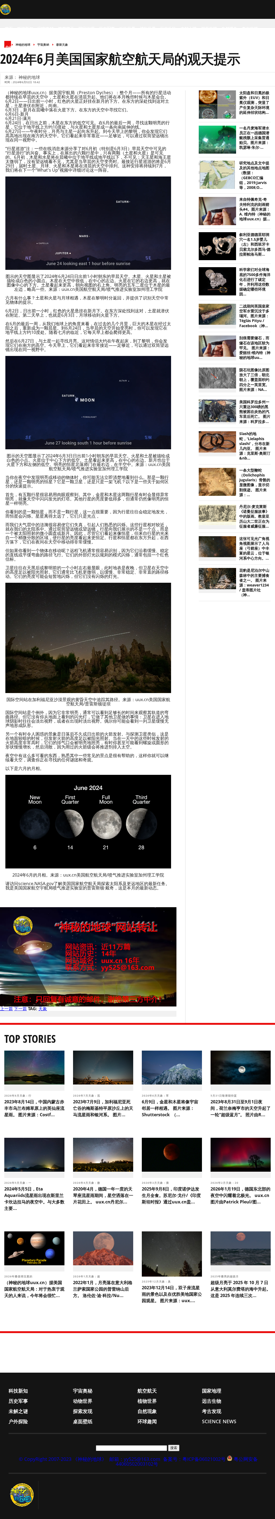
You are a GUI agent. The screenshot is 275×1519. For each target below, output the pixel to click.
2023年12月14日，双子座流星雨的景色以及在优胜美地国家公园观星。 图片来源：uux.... (172, 1294)
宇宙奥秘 (46, 28)
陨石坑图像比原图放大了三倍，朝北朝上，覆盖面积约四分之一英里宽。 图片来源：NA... (254, 380)
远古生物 (168, 28)
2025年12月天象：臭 (157, 1281)
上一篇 (6, 1009)
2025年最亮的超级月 (225, 1276)
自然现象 (229, 28)
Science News (80, 47)
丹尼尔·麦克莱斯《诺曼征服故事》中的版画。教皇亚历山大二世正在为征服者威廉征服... (254, 516)
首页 (9, 28)
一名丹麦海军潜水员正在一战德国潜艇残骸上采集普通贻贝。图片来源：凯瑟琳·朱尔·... (254, 138)
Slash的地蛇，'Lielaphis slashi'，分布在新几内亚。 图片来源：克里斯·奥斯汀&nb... (254, 446)
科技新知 (25, 28)
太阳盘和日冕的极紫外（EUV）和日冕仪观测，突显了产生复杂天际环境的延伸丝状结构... (254, 102)
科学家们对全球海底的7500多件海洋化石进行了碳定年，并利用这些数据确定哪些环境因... (254, 281)
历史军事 (107, 28)
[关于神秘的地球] (23, 1495)
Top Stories (30, 1038)
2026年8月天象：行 (18, 1095)
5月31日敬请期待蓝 (224, 1095)
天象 (42, 1009)
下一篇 (20, 1009)
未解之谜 (188, 28)
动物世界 (127, 28)
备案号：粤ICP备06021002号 (194, 1459)
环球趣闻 (54, 47)
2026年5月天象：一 (18, 1183)
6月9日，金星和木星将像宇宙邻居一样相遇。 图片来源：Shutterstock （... (170, 1108)
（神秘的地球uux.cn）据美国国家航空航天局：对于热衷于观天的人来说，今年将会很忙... (34, 1289)
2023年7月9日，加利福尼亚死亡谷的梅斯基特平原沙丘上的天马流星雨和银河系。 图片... (103, 1108)
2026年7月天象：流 (87, 1095)
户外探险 (13, 47)
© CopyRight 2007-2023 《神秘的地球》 (63, 1459)
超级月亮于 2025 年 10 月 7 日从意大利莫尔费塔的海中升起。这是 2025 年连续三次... (241, 1289)
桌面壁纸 (33, 47)
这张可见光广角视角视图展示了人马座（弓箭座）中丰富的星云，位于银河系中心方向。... (254, 548)
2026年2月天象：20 (225, 1183)
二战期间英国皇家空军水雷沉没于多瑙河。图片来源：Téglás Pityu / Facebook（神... (254, 316)
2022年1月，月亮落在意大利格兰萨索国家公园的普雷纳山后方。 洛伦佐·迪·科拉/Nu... (102, 1289)
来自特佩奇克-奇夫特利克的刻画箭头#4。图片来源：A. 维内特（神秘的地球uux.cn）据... (254, 209)
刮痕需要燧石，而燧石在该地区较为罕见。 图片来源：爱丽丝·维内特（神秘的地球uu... (254, 347)
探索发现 (209, 28)
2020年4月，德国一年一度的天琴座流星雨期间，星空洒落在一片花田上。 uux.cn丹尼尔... (103, 1195)
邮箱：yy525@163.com (134, 1459)
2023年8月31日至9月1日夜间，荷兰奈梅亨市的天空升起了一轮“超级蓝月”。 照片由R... (241, 1108)
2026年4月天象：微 (87, 1183)
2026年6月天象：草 (156, 1095)
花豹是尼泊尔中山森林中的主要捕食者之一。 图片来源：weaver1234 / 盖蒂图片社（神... (254, 582)
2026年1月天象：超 (87, 1276)
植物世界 (148, 28)
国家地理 (86, 28)
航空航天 (66, 28)
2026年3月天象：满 (156, 1183)
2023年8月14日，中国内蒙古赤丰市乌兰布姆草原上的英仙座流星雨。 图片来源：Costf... (34, 1108)
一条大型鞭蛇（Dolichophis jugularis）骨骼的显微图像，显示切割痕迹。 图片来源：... (254, 482)
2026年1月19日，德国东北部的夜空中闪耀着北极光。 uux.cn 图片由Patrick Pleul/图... (240, 1195)
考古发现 (250, 28)
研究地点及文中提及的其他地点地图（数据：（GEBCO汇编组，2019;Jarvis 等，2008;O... (254, 175)
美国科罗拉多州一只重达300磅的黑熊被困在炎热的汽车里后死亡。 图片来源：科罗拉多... (254, 412)
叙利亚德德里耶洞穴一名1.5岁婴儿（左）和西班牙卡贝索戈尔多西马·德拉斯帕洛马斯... (254, 244)
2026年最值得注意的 (19, 1276)
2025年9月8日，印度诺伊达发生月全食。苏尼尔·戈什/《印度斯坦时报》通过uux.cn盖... (171, 1195)
